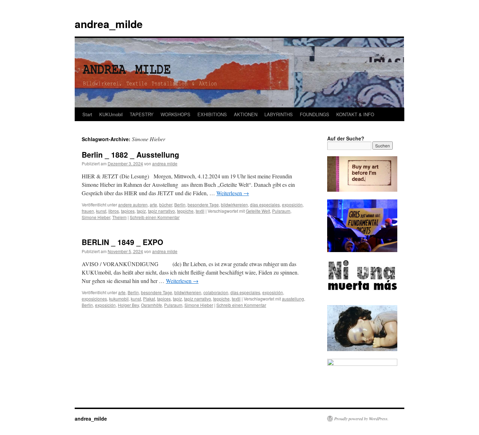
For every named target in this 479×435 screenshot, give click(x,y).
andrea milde (164, 163)
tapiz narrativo (161, 211)
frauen (88, 211)
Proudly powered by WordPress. (361, 418)
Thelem (119, 217)
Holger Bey (128, 305)
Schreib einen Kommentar (155, 217)
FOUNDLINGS (314, 114)
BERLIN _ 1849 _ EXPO (122, 242)
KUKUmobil (111, 114)
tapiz (141, 211)
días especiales (265, 204)
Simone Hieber (96, 217)
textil (200, 211)
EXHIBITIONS (212, 114)
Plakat (149, 299)
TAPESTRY (142, 114)
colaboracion (215, 292)
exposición (292, 204)
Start (87, 114)
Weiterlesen (232, 193)
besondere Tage (203, 204)
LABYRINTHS (278, 114)
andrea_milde (109, 23)
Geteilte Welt (258, 211)
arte (153, 204)
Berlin (179, 204)
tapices (128, 211)
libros (113, 211)
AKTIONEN (245, 114)
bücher (165, 204)
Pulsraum (281, 211)
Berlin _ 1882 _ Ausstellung (130, 154)
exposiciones (94, 299)
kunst (101, 211)
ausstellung (293, 299)
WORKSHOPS (175, 114)
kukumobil (119, 299)
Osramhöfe (151, 305)
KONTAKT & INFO (355, 114)
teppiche (185, 211)
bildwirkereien (234, 204)
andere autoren (133, 204)
